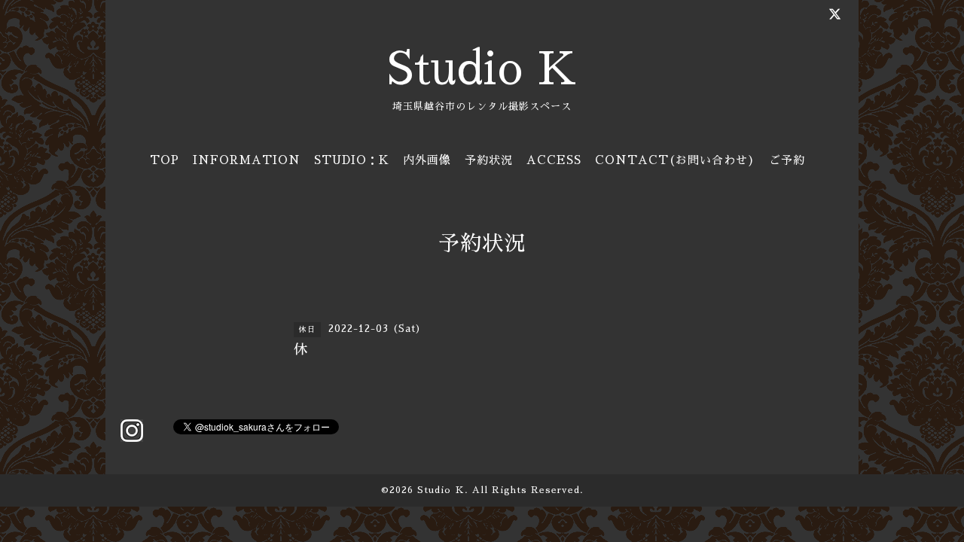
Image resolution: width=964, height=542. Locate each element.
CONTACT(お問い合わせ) (675, 160)
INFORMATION (246, 160)
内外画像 (427, 160)
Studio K (482, 69)
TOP (164, 160)
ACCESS (553, 160)
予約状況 (489, 160)
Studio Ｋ (441, 490)
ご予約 (787, 160)
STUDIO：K (351, 160)
